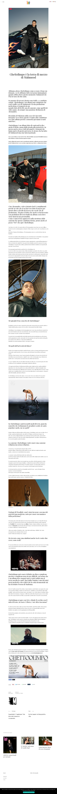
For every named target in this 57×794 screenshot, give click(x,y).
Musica (22, 693)
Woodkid (41, 136)
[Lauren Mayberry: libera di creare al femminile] (45, 741)
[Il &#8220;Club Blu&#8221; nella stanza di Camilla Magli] (27, 740)
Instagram (15, 525)
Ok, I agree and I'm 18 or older (28, 792)
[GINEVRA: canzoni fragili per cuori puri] (10, 745)
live (45, 227)
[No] (55, 791)
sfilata (27, 524)
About (4, 779)
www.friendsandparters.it (36, 653)
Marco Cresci (10, 693)
